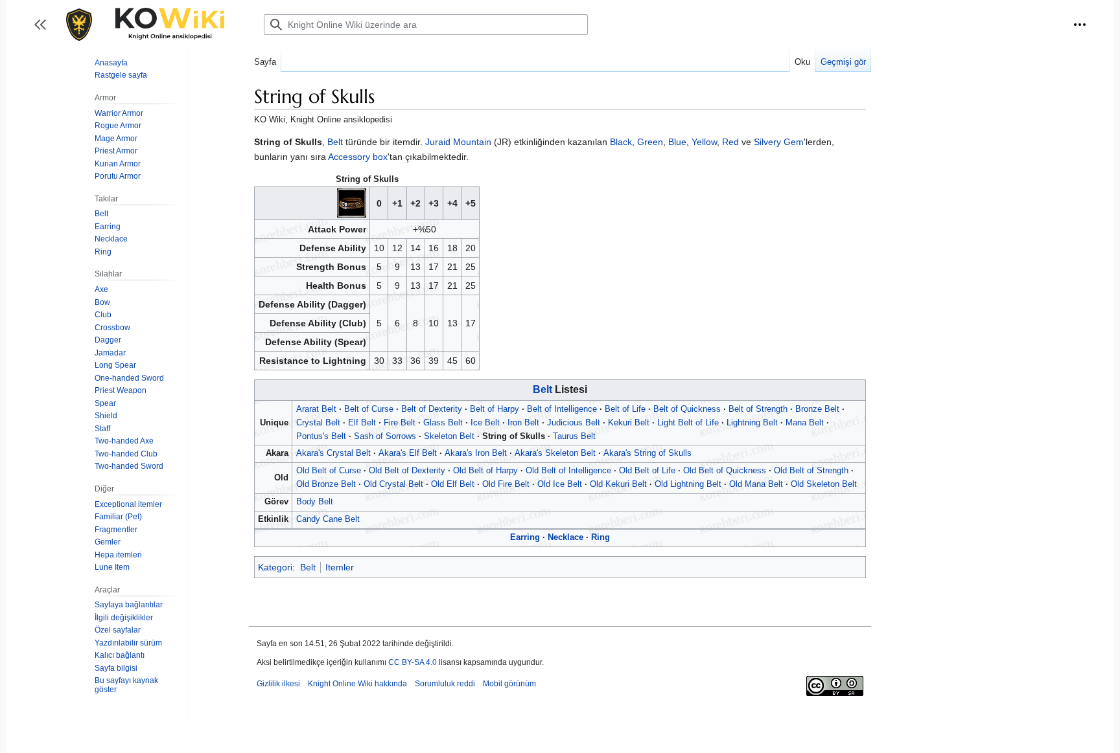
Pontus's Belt (321, 436)
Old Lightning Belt (688, 484)
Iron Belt (523, 422)
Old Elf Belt (452, 484)
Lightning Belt (752, 422)
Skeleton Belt (449, 436)
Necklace (565, 537)
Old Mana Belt (756, 484)
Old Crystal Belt (393, 484)
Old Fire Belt (506, 484)
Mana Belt (805, 422)
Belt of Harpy (494, 409)
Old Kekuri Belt (618, 484)
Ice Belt (485, 422)
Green (650, 142)
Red (730, 142)
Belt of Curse (368, 409)
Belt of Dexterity (431, 409)
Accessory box (358, 157)
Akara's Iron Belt (476, 453)
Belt (335, 142)
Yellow (704, 142)
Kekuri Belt (628, 422)
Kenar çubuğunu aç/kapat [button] (44, 30)
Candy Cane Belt (328, 519)
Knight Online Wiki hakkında (357, 683)
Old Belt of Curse (328, 470)
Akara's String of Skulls (647, 453)
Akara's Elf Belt (408, 453)
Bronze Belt (817, 409)
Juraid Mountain (458, 142)
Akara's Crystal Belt (333, 453)
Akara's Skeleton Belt (555, 453)
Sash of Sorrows (385, 436)
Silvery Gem (779, 142)
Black (621, 142)
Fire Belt (399, 422)
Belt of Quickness (687, 409)
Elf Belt (362, 422)
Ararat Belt (316, 409)
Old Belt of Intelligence (568, 470)
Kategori (275, 567)
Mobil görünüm (509, 683)
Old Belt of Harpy (485, 470)
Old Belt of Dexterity (407, 470)
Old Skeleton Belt (824, 484)
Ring (600, 537)
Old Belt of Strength (811, 470)
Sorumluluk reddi (445, 683)
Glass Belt (443, 422)
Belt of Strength (758, 409)
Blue (677, 142)
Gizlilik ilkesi (278, 683)
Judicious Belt (573, 422)
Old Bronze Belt (326, 484)
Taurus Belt (574, 436)
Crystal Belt (318, 422)
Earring (525, 537)
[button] (1080, 24)
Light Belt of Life (688, 422)
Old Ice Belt (559, 484)
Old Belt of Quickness (724, 470)
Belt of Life (625, 409)
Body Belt (314, 501)
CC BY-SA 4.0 (412, 662)
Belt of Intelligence (562, 409)
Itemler (339, 567)
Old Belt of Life (647, 470)
